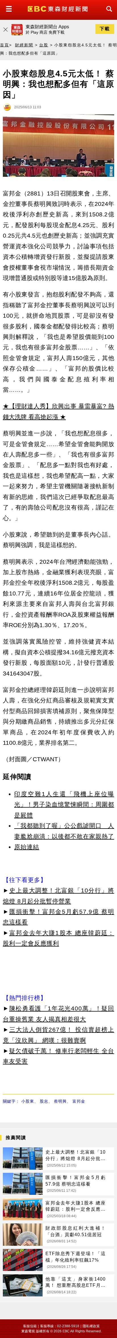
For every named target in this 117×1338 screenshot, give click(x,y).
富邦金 (78, 1101)
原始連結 (26, 847)
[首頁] (58, 8)
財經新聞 (24, 45)
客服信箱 (30, 1326)
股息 (44, 1101)
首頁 (4, 45)
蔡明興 (60, 1101)
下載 (105, 28)
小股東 (27, 1101)
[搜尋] (108, 14)
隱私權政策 (91, 1326)
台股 (43, 45)
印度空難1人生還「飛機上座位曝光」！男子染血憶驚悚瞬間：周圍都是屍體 (64, 804)
